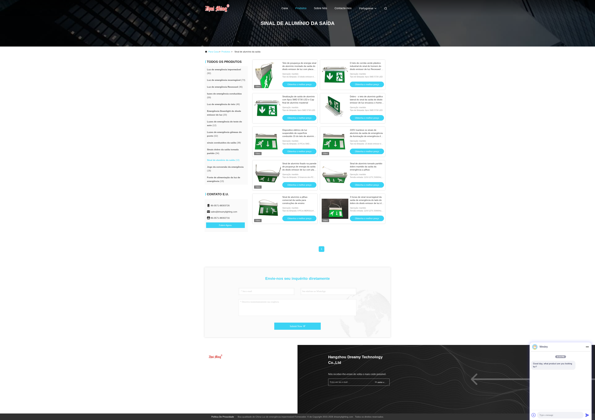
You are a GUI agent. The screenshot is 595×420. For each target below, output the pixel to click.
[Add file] (533, 415)
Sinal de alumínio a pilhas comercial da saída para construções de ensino (294, 200)
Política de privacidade (222, 417)
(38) (224, 142)
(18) (225, 169)
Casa (284, 8)
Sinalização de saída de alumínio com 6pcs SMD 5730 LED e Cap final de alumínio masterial (298, 99)
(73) (226, 80)
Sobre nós (320, 8)
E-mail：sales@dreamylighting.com (227, 370)
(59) (224, 95)
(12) (224, 123)
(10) (223, 160)
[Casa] (217, 8)
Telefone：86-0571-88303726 (224, 365)
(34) (223, 151)
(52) (224, 134)
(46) (223, 104)
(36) (225, 87)
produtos (225, 51)
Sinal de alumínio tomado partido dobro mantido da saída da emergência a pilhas (366, 166)
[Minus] (587, 347)
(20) (224, 113)
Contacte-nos (343, 8)
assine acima (382, 382)
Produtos (300, 8)
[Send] (587, 415)
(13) (223, 179)
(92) (224, 71)
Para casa (213, 51)
